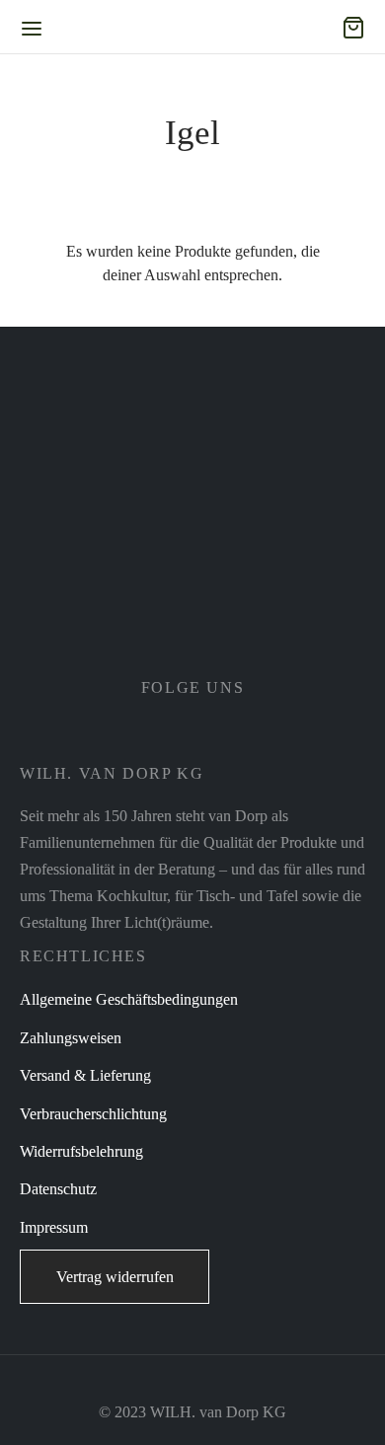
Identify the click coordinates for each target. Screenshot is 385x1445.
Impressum (54, 1227)
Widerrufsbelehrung (81, 1151)
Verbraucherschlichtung (93, 1113)
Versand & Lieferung (85, 1075)
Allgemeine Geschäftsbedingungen (129, 999)
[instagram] (217, 734)
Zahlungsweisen (70, 1037)
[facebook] (167, 734)
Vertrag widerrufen (115, 1276)
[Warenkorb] (353, 27)
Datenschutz (58, 1188)
